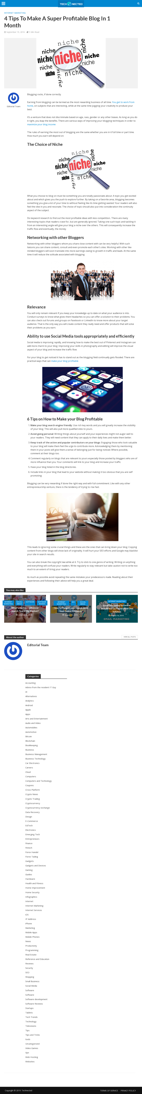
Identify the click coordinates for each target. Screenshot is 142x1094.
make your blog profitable (64, 360)
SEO (73, 602)
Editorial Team (13, 106)
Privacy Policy (128, 1090)
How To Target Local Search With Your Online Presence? (71, 609)
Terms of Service (109, 1090)
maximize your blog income (41, 124)
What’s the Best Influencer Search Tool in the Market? (25, 609)
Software (30, 602)
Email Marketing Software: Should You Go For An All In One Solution (117, 608)
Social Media (19, 603)
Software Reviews (42, 603)
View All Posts (130, 637)
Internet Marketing (15, 13)
